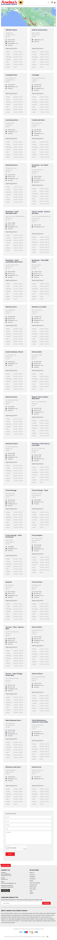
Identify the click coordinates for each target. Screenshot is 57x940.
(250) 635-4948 (11, 638)
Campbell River (11, 75)
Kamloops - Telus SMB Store (40, 261)
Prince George (11, 490)
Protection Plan (33, 885)
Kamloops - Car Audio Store (40, 166)
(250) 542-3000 (37, 636)
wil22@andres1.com (12, 778)
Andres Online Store (39, 30)
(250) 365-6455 (37, 84)
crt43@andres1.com (12, 131)
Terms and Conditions (35, 883)
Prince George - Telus (40, 490)
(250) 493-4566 (37, 455)
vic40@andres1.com (38, 685)
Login (31, 891)
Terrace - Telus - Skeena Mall (15, 628)
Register (32, 893)
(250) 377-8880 (11, 223)
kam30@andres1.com (12, 275)
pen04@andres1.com (12, 457)
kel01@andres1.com (12, 320)
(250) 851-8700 (11, 174)
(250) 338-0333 (11, 129)
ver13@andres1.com (12, 688)
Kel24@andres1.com (12, 363)
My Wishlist (32, 876)
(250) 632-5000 (37, 361)
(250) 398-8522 (11, 777)
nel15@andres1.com (39, 412)
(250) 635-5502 (37, 591)
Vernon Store (37, 627)
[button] (48, 2)
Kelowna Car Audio (39, 307)
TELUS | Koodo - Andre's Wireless (41, 212)
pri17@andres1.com (12, 503)
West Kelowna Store (13, 720)
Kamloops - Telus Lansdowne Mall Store (14, 261)
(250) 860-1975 (37, 316)
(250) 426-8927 (37, 129)
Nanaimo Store (11, 397)
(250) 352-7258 (37, 408)
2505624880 (10, 546)
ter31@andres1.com (38, 595)
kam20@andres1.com (12, 226)
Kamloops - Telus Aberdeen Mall (12, 212)
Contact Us (32, 874)
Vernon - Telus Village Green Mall (14, 674)
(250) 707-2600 (11, 730)
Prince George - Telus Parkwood (14, 536)
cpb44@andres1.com (12, 86)
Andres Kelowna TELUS (14, 352)
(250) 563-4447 (11, 500)
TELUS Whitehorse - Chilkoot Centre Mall (40, 721)
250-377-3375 (37, 225)
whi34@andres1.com (39, 733)
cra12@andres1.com (39, 133)
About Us (32, 872)
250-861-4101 (4, 879)
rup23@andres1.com (39, 549)
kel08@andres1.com (38, 320)
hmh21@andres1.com (12, 43)
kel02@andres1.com (12, 734)
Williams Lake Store (13, 767)
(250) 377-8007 (11, 271)
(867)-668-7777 (37, 731)
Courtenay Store (12, 120)
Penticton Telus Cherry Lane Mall (41, 444)
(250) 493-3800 (11, 453)
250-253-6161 (37, 777)
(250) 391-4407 (37, 683)
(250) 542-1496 (11, 685)
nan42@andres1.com (12, 408)
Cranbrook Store (38, 120)
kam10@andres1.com (12, 178)
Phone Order (33, 889)
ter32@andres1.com (12, 642)
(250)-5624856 (37, 500)
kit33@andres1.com (38, 365)
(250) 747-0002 (11, 591)
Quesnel (9, 582)
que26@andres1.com (12, 595)
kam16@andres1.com (39, 180)
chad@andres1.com (38, 39)
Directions (10, 45)
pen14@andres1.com (39, 458)
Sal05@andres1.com (39, 778)
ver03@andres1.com (39, 640)
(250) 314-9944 (37, 176)
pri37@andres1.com (12, 548)
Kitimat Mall (37, 352)
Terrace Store (37, 582)
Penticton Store (12, 444)
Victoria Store (37, 674)
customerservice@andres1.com (8, 883)
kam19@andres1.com (39, 226)
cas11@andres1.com (39, 88)
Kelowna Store (11, 307)
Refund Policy (33, 887)
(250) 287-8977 (11, 84)
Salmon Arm (36, 767)
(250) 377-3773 (37, 271)
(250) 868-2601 (11, 361)
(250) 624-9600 (37, 545)
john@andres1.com (38, 275)
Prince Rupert (37, 535)
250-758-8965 (10, 406)
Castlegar (35, 75)
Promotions (32, 878)
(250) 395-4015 (11, 39)
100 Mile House (11, 30)
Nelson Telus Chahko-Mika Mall (40, 398)
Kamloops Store (12, 165)
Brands (31, 880)
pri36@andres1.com (38, 502)
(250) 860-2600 (11, 316)
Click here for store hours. (7, 887)
